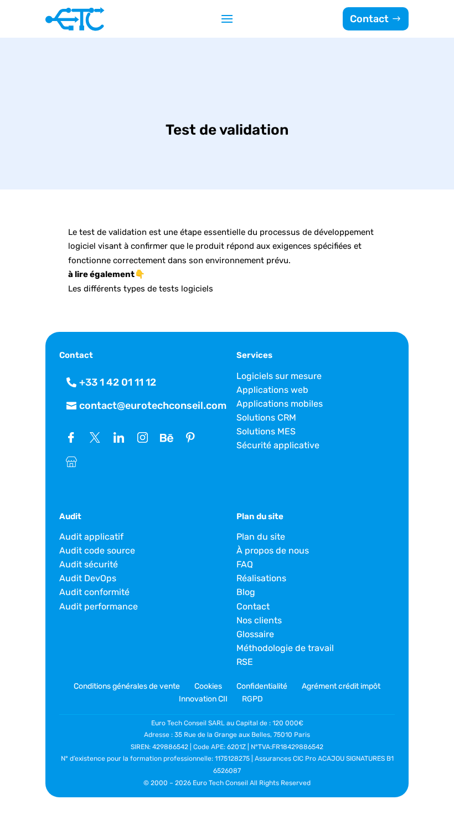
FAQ (244, 564)
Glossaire (255, 634)
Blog (245, 592)
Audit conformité (94, 592)
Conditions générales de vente (128, 686)
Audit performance (98, 606)
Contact (369, 19)
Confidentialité (261, 686)
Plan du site (260, 536)
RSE (244, 662)
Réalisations (261, 578)
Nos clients (259, 620)
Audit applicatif (91, 536)
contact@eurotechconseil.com (152, 405)
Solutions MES (266, 431)
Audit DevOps (87, 578)
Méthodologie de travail (285, 648)
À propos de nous (272, 550)
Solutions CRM (266, 417)
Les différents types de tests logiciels (140, 289)
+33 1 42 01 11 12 (117, 382)
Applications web (272, 390)
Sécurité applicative (277, 445)
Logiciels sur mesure (279, 376)
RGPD (252, 699)
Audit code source (97, 550)
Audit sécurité (88, 564)
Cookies (208, 686)
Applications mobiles (279, 403)
